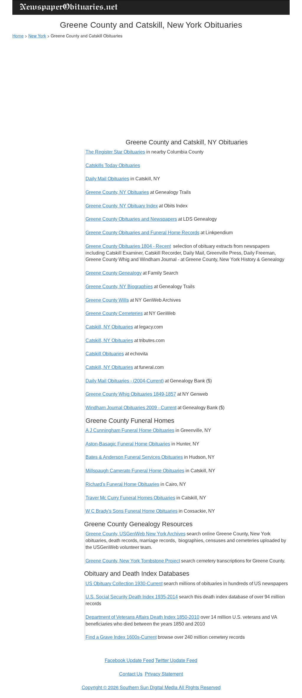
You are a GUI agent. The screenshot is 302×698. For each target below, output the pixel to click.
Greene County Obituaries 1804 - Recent (128, 246)
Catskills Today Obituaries (113, 165)
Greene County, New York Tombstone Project (133, 560)
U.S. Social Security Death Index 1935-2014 (132, 596)
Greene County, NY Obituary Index (122, 205)
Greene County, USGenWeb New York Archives (136, 533)
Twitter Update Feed (176, 660)
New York (37, 36)
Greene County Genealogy (114, 272)
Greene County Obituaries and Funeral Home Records (142, 232)
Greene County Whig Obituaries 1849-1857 (131, 394)
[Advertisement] (151, 85)
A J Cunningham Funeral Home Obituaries (130, 430)
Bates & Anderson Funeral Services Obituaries (134, 457)
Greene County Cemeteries (114, 313)
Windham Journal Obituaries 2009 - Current (131, 407)
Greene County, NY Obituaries (117, 192)
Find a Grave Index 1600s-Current (121, 637)
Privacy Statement (164, 673)
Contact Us (130, 673)
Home (18, 36)
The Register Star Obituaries (115, 151)
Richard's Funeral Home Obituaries (122, 484)
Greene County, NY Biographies (119, 286)
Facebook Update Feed (129, 660)
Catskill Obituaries (105, 353)
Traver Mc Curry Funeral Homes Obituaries (130, 497)
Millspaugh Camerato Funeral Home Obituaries (135, 470)
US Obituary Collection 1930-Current (124, 583)
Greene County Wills (107, 300)
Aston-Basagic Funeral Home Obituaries (128, 443)
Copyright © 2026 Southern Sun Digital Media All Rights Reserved (151, 687)
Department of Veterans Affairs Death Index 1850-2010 (142, 617)
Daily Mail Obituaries (107, 178)
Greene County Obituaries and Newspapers (131, 219)
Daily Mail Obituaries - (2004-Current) (125, 380)
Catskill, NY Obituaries (109, 326)
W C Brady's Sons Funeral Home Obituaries (132, 511)
